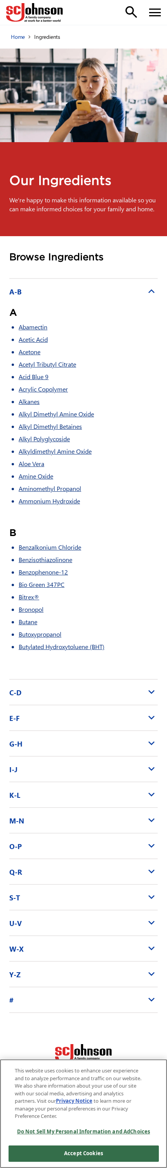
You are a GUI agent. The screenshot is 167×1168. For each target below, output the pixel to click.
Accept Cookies (83, 1153)
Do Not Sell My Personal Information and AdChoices (83, 1131)
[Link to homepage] (34, 12)
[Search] (131, 12)
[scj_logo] (83, 1053)
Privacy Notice (74, 1100)
